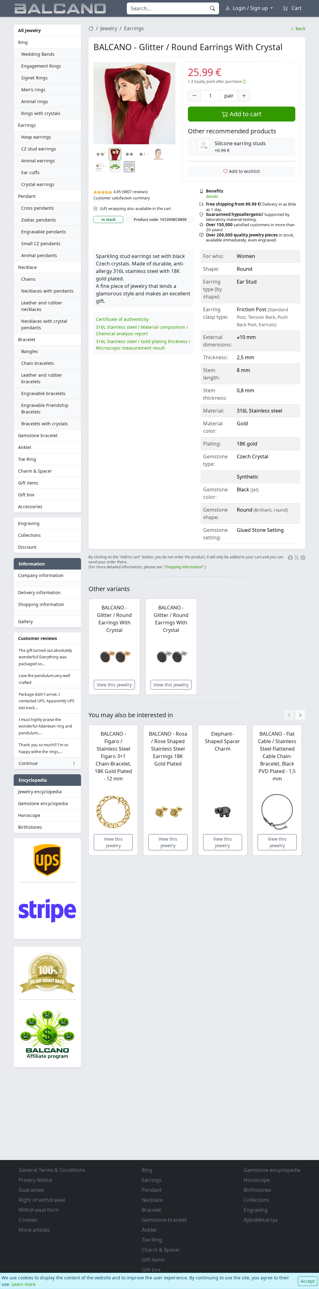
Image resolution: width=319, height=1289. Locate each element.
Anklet (24, 447)
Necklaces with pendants (47, 291)
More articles (34, 1229)
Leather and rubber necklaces (41, 306)
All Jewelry (29, 30)
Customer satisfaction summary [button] (121, 198)
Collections (29, 535)
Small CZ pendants (40, 243)
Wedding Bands (38, 54)
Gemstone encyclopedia (43, 803)
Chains (28, 279)
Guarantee (31, 1189)
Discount (27, 547)
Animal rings (34, 101)
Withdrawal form (39, 1209)
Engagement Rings (41, 66)
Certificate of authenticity (122, 319)
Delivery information (39, 592)
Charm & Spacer (35, 471)
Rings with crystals (40, 113)
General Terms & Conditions (52, 1170)
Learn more (24, 1284)
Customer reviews (37, 638)
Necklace (27, 267)
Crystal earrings (38, 184)
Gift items (28, 483)
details (212, 196)
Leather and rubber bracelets (41, 378)
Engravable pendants (43, 232)
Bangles (29, 351)
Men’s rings (33, 90)
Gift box (26, 495)
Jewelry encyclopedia (40, 792)
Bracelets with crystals (44, 424)
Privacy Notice (35, 1180)
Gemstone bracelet (38, 435)
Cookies (28, 1219)
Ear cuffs (30, 172)
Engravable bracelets (43, 393)
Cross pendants (37, 208)
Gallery (25, 621)
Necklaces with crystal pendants (44, 324)
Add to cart (244, 114)
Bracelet (26, 339)
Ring (23, 42)
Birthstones (30, 827)
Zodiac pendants (38, 220)
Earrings (27, 125)
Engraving (29, 523)
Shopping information (41, 604)
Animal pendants (39, 255)
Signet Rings (34, 78)
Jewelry (108, 28)
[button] (134, 103)
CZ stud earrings (38, 149)
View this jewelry (114, 685)
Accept (308, 1281)
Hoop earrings (36, 137)
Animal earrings (38, 161)
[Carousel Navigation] (294, 715)
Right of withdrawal (42, 1199)
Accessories (30, 506)
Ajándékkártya (261, 1219)
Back (299, 28)
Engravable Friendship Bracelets (45, 408)
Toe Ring (27, 459)
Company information (41, 575)
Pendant (27, 196)
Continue (28, 763)
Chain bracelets (37, 363)
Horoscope (29, 815)
